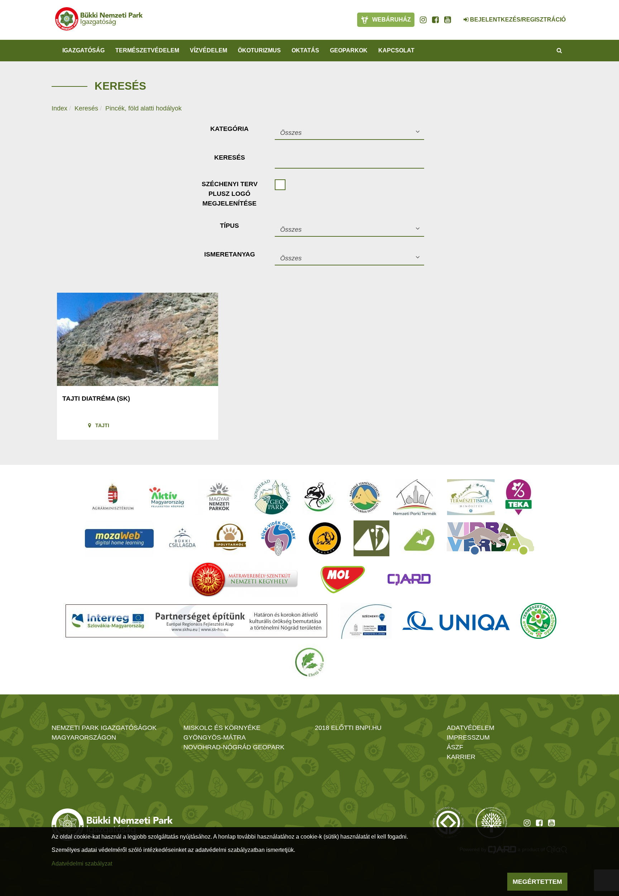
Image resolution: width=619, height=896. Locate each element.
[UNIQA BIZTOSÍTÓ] (456, 621)
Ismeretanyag (229, 254)
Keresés (86, 108)
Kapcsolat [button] (396, 50)
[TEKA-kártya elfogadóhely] (518, 497)
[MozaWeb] (119, 538)
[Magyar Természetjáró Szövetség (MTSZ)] (538, 621)
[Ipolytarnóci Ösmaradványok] (230, 538)
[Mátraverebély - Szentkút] (243, 580)
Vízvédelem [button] (208, 50)
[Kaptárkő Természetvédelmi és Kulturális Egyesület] (365, 497)
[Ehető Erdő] (309, 662)
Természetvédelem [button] (147, 50)
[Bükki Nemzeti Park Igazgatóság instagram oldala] (423, 19)
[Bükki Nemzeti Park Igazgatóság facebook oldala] (435, 19)
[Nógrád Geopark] (272, 497)
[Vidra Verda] (490, 538)
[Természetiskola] (471, 497)
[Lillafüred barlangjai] (418, 538)
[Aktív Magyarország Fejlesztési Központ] (166, 497)
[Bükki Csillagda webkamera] (456, 16)
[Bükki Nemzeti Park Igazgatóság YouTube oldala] (447, 19)
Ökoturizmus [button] (259, 50)
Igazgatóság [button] (83, 50)
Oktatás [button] (305, 50)
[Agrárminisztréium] (113, 497)
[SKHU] (196, 621)
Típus (229, 225)
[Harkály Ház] (371, 538)
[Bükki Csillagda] (182, 538)
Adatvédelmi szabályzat (82, 863)
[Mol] (343, 580)
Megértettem (537, 881)
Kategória (229, 128)
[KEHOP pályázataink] (366, 621)
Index (59, 108)
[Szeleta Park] (325, 538)
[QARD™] (409, 579)
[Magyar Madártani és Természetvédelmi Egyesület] (319, 497)
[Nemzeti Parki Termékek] (414, 497)
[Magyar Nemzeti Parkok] (219, 497)
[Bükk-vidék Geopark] (278, 538)
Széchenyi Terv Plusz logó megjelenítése (230, 193)
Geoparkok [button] (349, 50)
